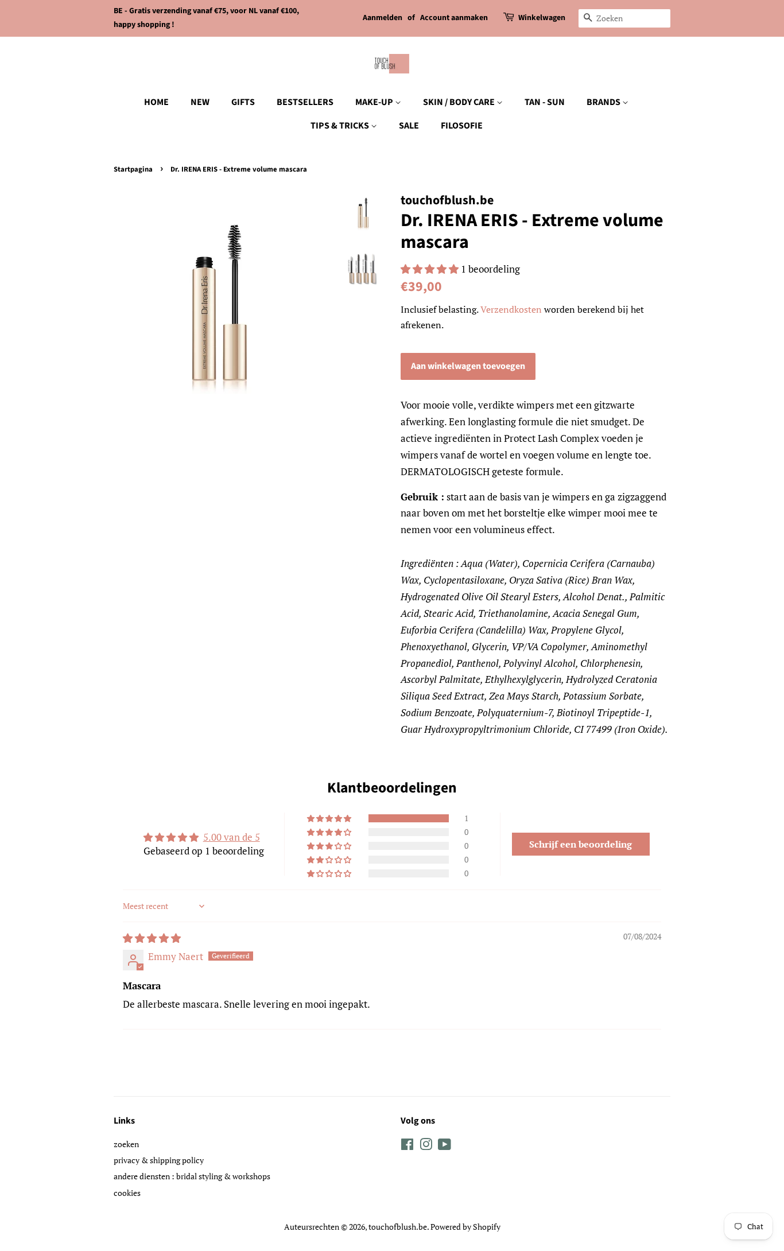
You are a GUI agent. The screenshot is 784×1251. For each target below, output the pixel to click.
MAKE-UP (375, 102)
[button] (431, 268)
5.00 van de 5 (231, 837)
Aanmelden (382, 18)
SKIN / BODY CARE (459, 102)
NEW (200, 102)
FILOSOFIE (462, 125)
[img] (152, 938)
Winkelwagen (541, 18)
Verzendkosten (511, 309)
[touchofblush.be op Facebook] (407, 1146)
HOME (156, 102)
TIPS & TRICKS (341, 125)
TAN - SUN (545, 102)
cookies (127, 1192)
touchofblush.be (397, 1226)
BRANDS (604, 102)
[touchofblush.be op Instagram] (426, 1146)
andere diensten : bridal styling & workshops (192, 1176)
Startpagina (133, 169)
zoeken (126, 1144)
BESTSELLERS (305, 102)
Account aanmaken (454, 18)
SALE (409, 125)
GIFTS (243, 102)
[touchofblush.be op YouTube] (444, 1146)
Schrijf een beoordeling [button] (580, 844)
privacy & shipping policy (159, 1160)
